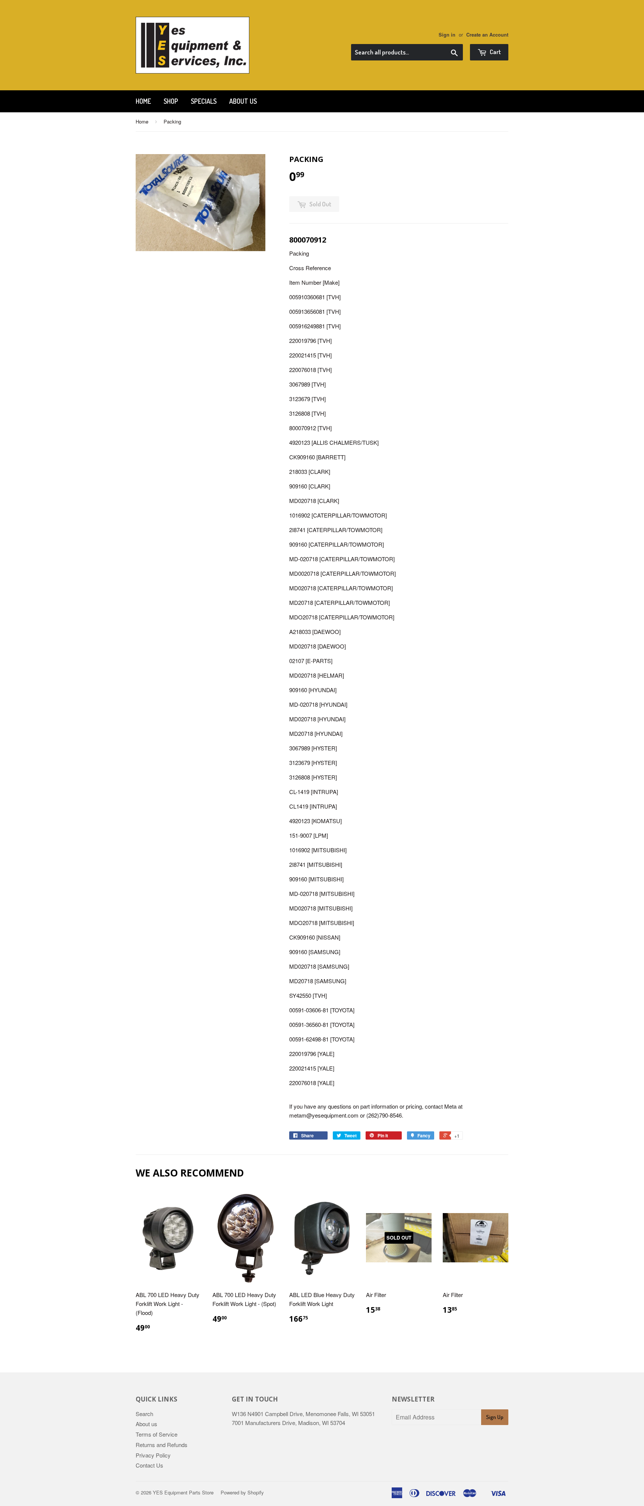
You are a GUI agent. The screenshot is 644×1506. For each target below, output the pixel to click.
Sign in (447, 34)
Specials (204, 101)
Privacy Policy (153, 1455)
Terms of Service (156, 1434)
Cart (495, 52)
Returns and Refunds (161, 1445)
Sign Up (494, 1417)
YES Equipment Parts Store (183, 1492)
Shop (171, 101)
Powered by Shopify (242, 1492)
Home (143, 101)
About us (243, 101)
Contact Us (149, 1465)
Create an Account (487, 34)
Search (144, 1414)
